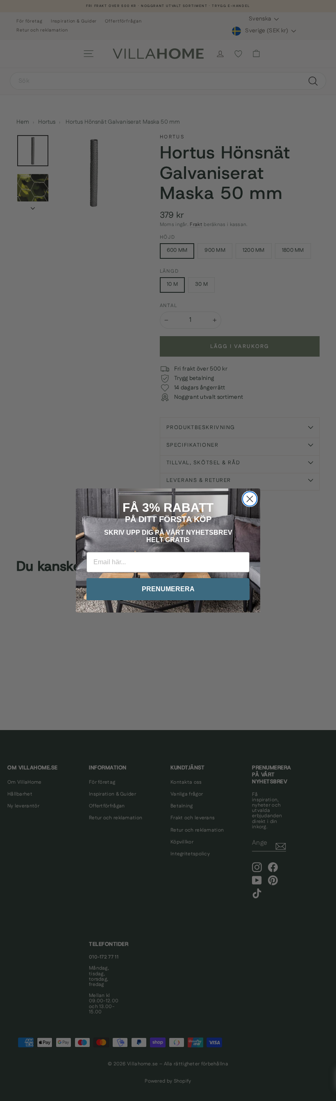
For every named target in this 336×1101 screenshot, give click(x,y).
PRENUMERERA (168, 589)
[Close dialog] (250, 499)
